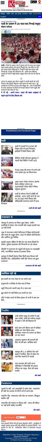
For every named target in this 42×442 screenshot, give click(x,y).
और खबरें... (37, 410)
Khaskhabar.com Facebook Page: (21, 131)
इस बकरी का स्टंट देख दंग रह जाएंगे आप (16, 279)
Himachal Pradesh (21, 436)
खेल (12, 14)
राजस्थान (25, 14)
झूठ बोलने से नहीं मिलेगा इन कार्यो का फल (16, 293)
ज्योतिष (8, 14)
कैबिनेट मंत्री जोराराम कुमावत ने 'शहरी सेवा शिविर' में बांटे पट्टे (26, 159)
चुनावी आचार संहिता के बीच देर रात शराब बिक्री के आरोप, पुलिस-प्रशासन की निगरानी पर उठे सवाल (20, 243)
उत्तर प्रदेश (18, 14)
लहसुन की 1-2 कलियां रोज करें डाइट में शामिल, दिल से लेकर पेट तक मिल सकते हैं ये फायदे (27, 354)
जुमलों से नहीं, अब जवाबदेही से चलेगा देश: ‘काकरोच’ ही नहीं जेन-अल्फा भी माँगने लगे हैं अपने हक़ (20, 389)
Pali (15, 21)
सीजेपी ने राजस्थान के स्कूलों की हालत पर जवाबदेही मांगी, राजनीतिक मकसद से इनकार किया (20, 250)
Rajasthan (9, 21)
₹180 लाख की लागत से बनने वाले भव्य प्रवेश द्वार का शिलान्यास (27, 171)
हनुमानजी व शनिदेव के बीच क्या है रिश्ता (15, 283)
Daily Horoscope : (10, 417)
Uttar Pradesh (17, 435)
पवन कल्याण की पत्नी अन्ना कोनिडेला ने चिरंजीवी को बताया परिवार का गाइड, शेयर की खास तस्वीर (26, 367)
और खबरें (38, 375)
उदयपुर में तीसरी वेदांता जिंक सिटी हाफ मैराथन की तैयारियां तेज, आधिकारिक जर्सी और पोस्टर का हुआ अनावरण (20, 258)
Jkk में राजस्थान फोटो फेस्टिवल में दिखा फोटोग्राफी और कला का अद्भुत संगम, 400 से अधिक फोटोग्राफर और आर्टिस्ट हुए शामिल (20, 234)
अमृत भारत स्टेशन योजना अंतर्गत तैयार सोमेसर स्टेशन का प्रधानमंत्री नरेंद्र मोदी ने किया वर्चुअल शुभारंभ (27, 185)
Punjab (27, 435)
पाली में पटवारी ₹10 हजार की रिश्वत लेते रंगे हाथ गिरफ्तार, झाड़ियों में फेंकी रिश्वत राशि (26, 148)
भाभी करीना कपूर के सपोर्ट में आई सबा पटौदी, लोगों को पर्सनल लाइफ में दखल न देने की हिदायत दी (27, 318)
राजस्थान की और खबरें (33, 266)
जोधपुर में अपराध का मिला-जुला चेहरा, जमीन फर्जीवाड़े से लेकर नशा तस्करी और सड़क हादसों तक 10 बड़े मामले (20, 225)
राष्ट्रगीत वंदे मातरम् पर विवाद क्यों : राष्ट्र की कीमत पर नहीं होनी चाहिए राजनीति (20, 404)
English (3, 17)
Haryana (35, 435)
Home (3, 21)
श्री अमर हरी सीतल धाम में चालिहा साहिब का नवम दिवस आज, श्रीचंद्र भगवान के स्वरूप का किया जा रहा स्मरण (28, 331)
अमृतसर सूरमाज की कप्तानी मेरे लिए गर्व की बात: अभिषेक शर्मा (26, 341)
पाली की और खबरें (35, 208)
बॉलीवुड (3, 14)
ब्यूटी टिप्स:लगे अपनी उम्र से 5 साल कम (16, 288)
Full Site (29, 440)
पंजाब (30, 14)
